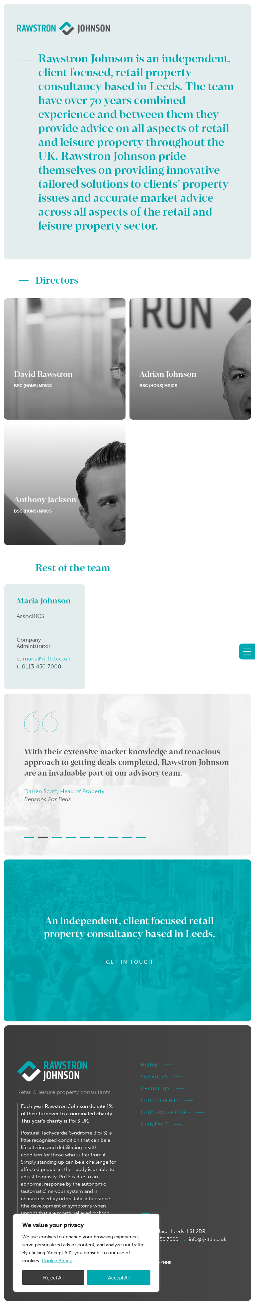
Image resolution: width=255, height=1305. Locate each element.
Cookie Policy (57, 1261)
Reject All (53, 1277)
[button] (29, 837)
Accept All (118, 1277)
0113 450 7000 (41, 666)
